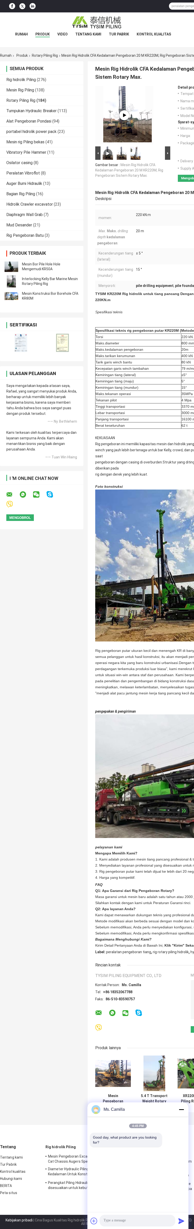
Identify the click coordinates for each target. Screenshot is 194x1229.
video (62, 34)
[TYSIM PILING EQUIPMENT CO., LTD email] (12, 494)
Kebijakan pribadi (19, 1220)
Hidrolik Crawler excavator (29, 204)
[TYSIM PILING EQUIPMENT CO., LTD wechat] (39, 494)
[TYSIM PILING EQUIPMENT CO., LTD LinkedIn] (32, 6)
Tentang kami (88, 34)
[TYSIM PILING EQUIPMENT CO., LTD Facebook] (12, 6)
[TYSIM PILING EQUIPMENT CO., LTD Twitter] (22, 6)
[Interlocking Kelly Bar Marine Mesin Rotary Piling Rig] (11, 281)
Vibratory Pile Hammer (26, 152)
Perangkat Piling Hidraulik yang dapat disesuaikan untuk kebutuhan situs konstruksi (78, 1186)
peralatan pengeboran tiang (128, 952)
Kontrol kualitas (154, 34)
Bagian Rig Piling (20, 193)
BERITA (6, 1186)
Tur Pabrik (119, 34)
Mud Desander (19, 225)
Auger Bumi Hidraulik (24, 183)
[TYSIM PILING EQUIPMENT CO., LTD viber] (12, 504)
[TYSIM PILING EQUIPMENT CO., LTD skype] (52, 494)
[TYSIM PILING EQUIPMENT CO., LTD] (97, 22)
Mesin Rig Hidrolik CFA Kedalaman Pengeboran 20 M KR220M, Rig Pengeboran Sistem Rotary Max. (129, 170)
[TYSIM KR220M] (124, 115)
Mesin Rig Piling (20, 90)
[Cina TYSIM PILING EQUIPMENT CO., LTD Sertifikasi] (21, 343)
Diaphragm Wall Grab (24, 214)
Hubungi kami (11, 1179)
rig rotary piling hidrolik (171, 952)
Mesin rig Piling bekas (25, 142)
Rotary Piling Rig (45, 55)
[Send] (181, 1220)
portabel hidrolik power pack (31, 131)
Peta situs (8, 1193)
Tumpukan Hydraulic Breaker (31, 110)
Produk (42, 34)
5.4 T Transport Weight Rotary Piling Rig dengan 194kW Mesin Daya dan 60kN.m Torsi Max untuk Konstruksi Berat (154, 1098)
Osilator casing (19, 162)
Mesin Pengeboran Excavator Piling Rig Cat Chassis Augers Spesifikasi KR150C (80, 1158)
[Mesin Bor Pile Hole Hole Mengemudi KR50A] (11, 267)
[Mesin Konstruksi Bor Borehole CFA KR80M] (11, 296)
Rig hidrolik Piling (21, 79)
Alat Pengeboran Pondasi (28, 121)
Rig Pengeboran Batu (25, 235)
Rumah (21, 34)
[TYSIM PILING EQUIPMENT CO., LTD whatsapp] (26, 494)
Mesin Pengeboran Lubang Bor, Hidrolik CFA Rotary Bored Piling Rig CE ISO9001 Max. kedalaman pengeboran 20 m (113, 1098)
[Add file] (94, 1220)
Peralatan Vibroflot (23, 173)
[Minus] (181, 1109)
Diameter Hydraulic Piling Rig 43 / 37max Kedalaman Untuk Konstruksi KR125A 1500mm (81, 1172)
